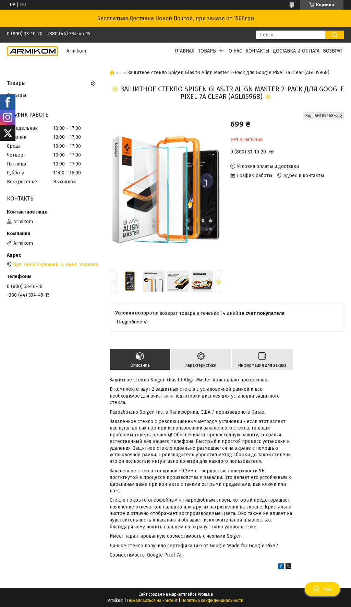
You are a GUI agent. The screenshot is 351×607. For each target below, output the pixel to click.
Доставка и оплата (296, 51)
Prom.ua (205, 594)
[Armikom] (32, 51)
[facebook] (281, 567)
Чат (327, 589)
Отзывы (16, 95)
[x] (288, 567)
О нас (235, 51)
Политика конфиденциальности (212, 600)
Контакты (257, 51)
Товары (207, 51)
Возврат (332, 51)
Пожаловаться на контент (152, 600)
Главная (184, 51)
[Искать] (334, 35)
